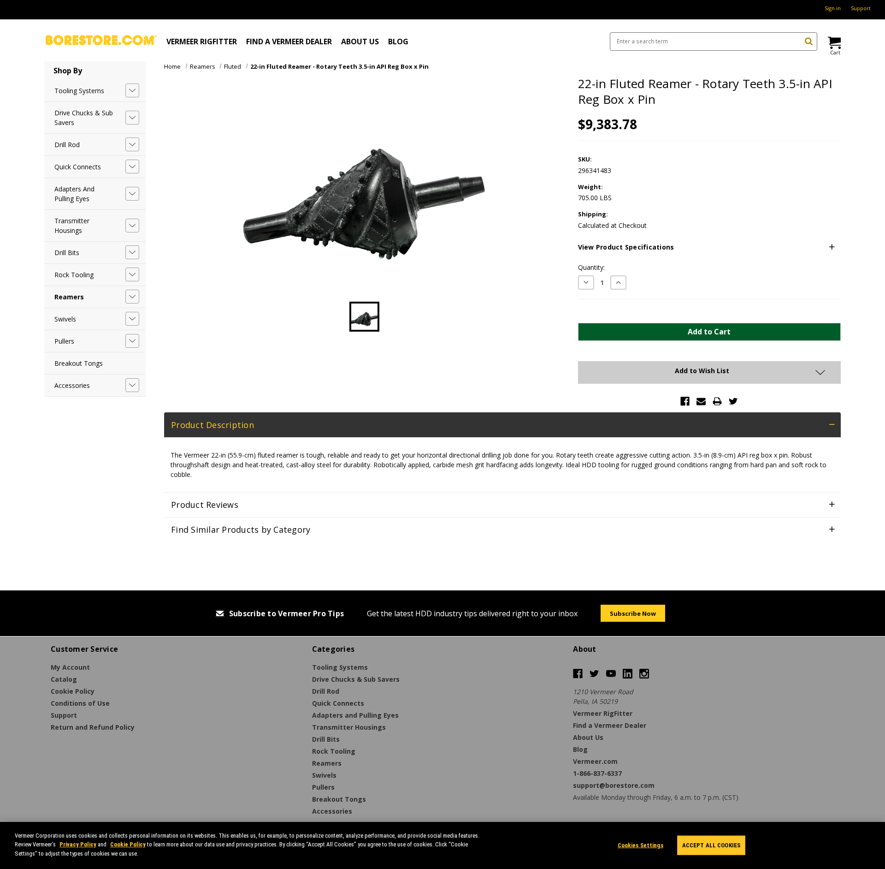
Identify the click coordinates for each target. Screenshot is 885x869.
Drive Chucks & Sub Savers (83, 117)
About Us (360, 41)
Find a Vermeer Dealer (289, 41)
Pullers (64, 341)
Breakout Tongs (78, 363)
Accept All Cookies (711, 845)
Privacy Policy (77, 844)
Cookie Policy (128, 844)
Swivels (65, 319)
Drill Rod (67, 144)
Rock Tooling (74, 274)
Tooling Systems (79, 90)
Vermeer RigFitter (201, 41)
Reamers (69, 296)
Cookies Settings (640, 845)
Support (861, 8)
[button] (709, 247)
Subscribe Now (633, 613)
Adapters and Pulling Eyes (74, 194)
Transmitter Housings (71, 225)
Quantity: (591, 267)
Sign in (833, 8)
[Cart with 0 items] (833, 42)
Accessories (72, 385)
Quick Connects (77, 166)
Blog (398, 41)
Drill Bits (66, 252)
